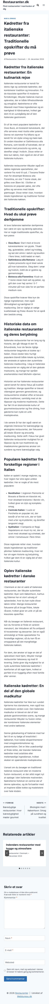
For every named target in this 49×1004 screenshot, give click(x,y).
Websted (9, 962)
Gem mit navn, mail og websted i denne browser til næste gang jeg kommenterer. (25, 970)
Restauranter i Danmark (15, 59)
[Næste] (42, 853)
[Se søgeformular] (38, 5)
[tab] (19, 868)
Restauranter (21, 993)
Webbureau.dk (24, 996)
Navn (8, 938)
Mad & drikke (10, 18)
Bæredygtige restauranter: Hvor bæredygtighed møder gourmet (12, 810)
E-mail (9, 950)
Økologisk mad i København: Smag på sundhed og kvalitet (37, 810)
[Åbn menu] (43, 5)
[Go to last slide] (7, 853)
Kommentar (10, 897)
